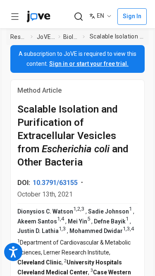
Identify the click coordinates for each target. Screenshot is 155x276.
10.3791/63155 (55, 183)
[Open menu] (14, 16)
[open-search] (78, 17)
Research (18, 37)
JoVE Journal (46, 37)
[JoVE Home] (38, 16)
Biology (71, 37)
